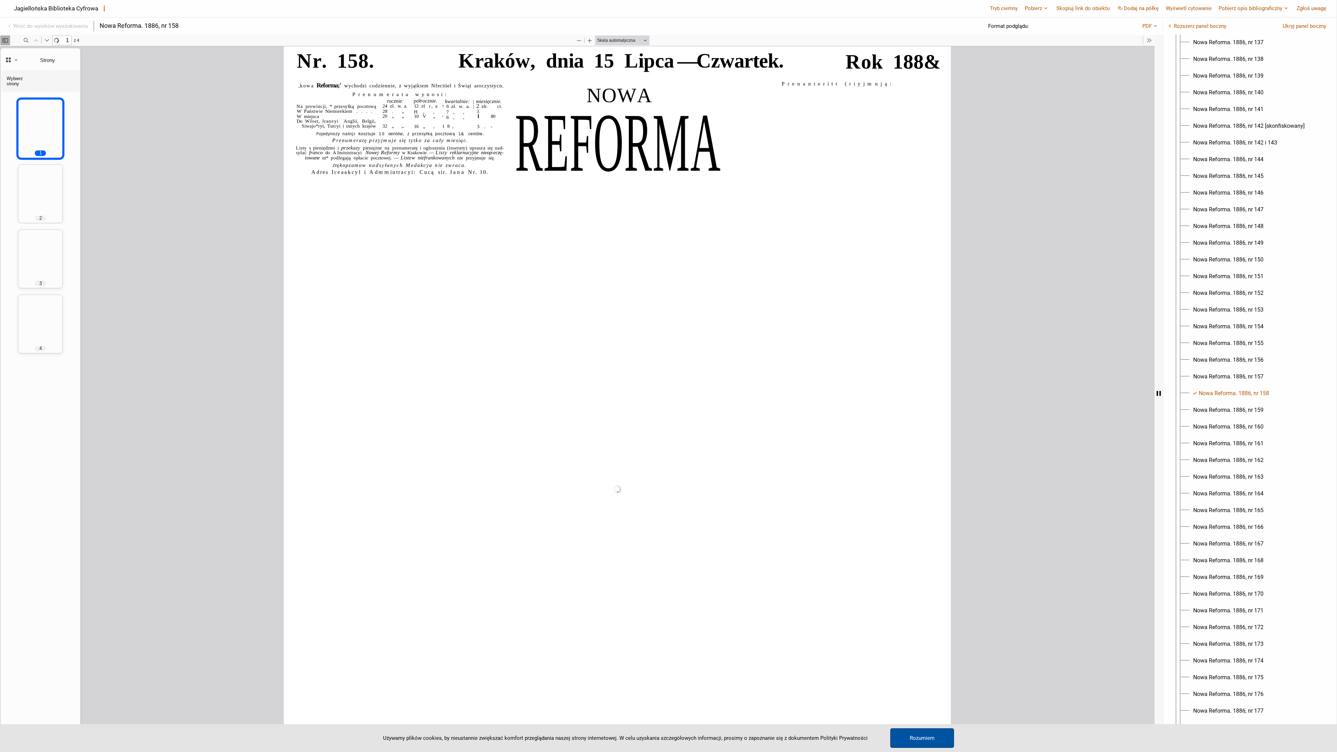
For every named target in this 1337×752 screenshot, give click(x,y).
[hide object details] (1159, 393)
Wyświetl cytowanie (1189, 8)
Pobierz (1033, 8)
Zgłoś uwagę (1311, 8)
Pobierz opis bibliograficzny (1250, 8)
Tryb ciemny (1004, 8)
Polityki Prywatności (844, 738)
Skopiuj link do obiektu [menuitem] (1083, 8)
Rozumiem (922, 738)
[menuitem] (1228, 42)
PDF (1147, 26)
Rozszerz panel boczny (1200, 26)
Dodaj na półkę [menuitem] (1141, 8)
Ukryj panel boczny (1304, 26)
